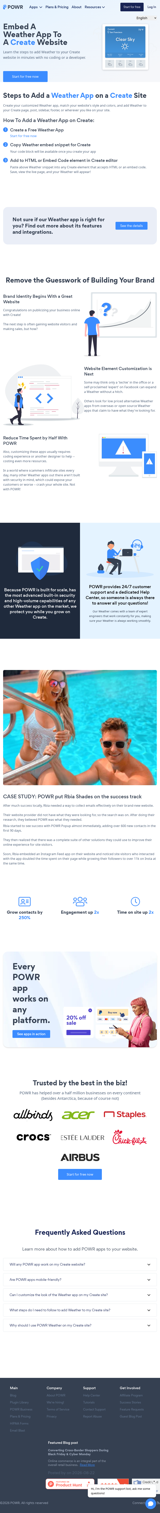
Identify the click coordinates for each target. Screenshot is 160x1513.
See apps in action (31, 1034)
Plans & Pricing (56, 7)
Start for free (132, 7)
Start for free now (25, 76)
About (77, 7)
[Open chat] (150, 1503)
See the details (131, 225)
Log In (152, 7)
